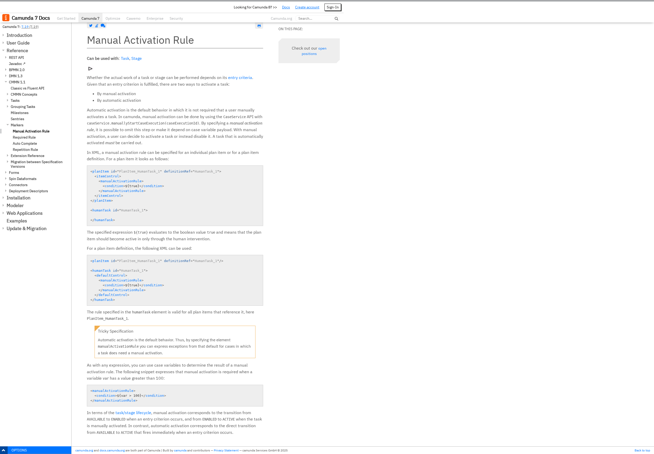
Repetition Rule (25, 149)
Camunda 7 (90, 18)
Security (176, 18)
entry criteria (240, 77)
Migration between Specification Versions (37, 164)
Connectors (18, 185)
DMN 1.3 (15, 76)
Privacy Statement (226, 450)
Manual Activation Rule (31, 131)
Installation (18, 198)
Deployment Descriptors (28, 191)
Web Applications (25, 213)
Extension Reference (27, 155)
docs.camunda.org (112, 450)
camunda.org (84, 450)
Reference (17, 50)
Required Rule (24, 137)
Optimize (113, 18)
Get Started (66, 18)
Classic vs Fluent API (27, 88)
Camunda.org (281, 18)
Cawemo (133, 18)
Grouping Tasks (23, 106)
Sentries (17, 119)
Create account (307, 7)
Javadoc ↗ (17, 63)
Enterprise (155, 18)
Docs (286, 7)
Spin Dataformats (23, 178)
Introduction (19, 35)
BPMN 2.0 (17, 69)
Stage (136, 58)
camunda (180, 450)
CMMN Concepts (24, 94)
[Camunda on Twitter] (91, 25)
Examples (17, 221)
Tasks (15, 100)
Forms (14, 172)
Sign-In (333, 7)
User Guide (18, 43)
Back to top (642, 450)
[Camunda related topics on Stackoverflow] (96, 25)
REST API (16, 57)
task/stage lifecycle (133, 412)
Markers (17, 125)
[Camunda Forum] (102, 25)
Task (125, 58)
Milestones (20, 112)
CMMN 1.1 (17, 82)
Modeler (15, 205)
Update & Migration (26, 228)
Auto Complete (25, 143)
